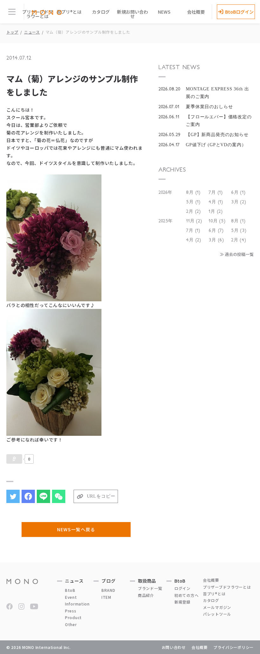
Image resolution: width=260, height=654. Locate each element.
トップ (12, 32)
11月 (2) (194, 221)
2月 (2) (193, 211)
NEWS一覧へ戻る (76, 529)
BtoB (70, 590)
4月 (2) (193, 240)
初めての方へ (186, 595)
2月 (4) (238, 240)
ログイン (182, 588)
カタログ (101, 12)
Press (70, 610)
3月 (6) (216, 240)
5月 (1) (193, 202)
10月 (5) (217, 221)
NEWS (164, 12)
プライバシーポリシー (233, 647)
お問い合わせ (174, 647)
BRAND (108, 590)
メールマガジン (217, 607)
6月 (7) (216, 230)
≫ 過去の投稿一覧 (237, 254)
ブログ (108, 581)
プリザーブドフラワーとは (227, 587)
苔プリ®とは (69, 12)
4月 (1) (216, 202)
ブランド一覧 (150, 588)
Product (73, 617)
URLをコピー (101, 496)
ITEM (106, 597)
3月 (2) (238, 202)
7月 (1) (216, 192)
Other (71, 624)
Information (77, 603)
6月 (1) (238, 192)
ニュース (32, 32)
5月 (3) (239, 230)
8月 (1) (193, 192)
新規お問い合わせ (132, 14)
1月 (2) (216, 211)
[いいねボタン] (14, 459)
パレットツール (217, 614)
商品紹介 (146, 595)
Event (71, 597)
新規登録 (182, 602)
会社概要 (196, 12)
